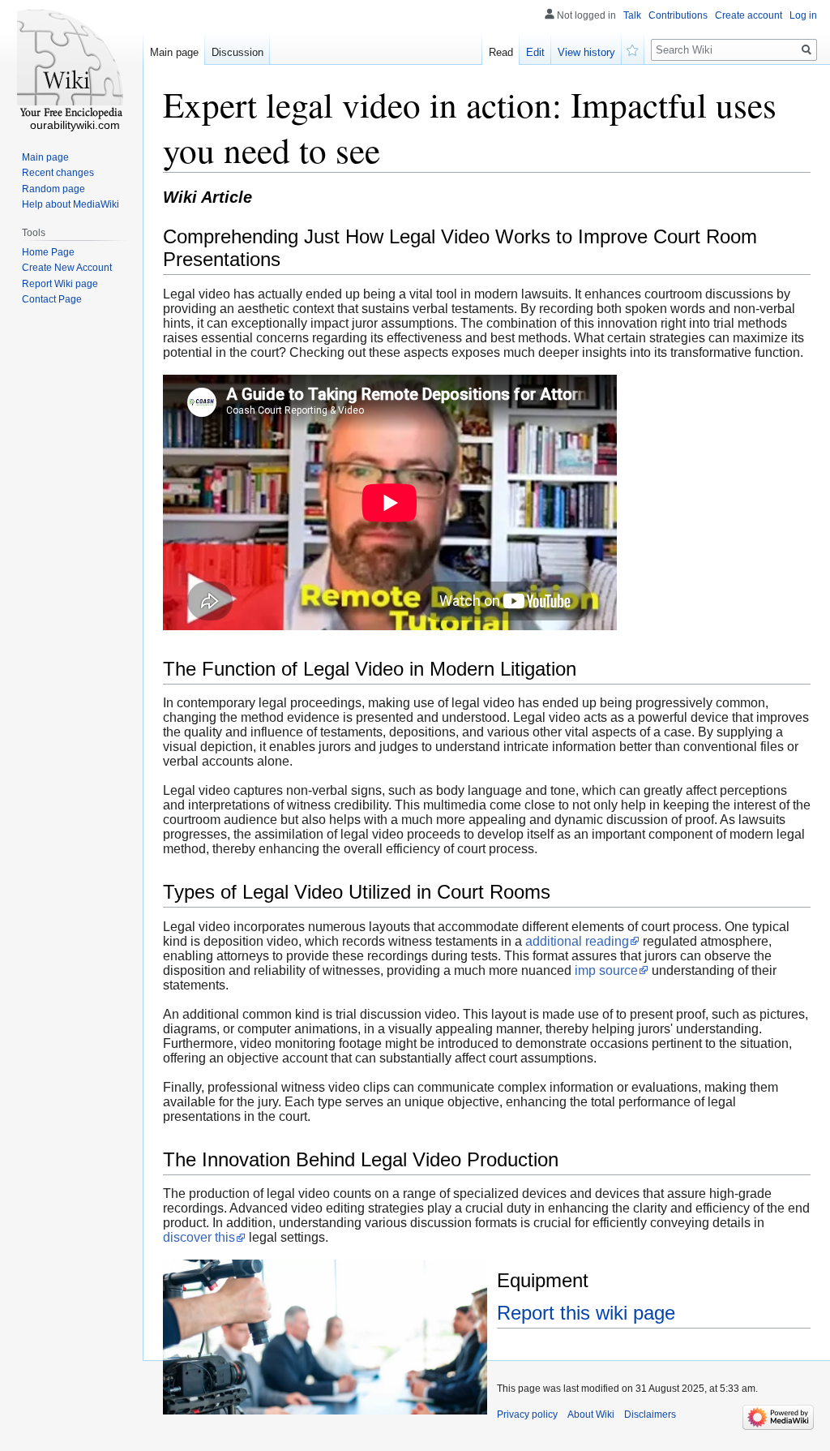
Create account (748, 15)
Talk (632, 15)
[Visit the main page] (71, 65)
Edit (535, 52)
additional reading (577, 941)
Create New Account (67, 267)
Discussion (237, 52)
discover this (199, 1237)
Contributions (678, 15)
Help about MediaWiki (70, 204)
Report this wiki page (586, 1313)
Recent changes (58, 172)
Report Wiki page (60, 284)
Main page (174, 52)
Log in (803, 15)
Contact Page (52, 299)
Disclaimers (650, 1414)
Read (501, 52)
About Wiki (590, 1414)
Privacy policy (527, 1414)
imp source (606, 970)
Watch (633, 48)
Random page (53, 189)
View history (586, 52)
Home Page (48, 252)
